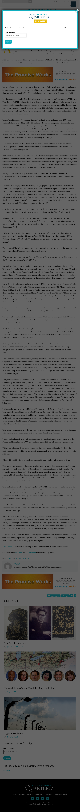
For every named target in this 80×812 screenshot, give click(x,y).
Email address (10, 32)
